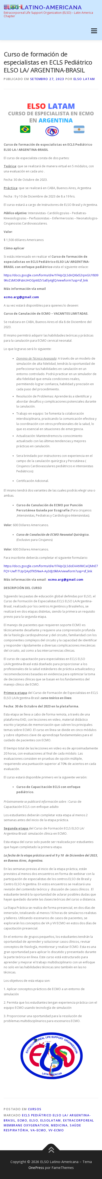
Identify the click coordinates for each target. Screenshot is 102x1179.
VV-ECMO (56, 1130)
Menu (94, 31)
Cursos (35, 1109)
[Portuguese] (13, 6)
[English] (7, 6)
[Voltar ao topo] (51, 1150)
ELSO (33, 1120)
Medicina (59, 1125)
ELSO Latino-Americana (43, 7)
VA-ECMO (38, 1130)
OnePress (36, 1167)
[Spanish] (20, 6)
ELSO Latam (84, 79)
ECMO (22, 1120)
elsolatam (50, 1120)
